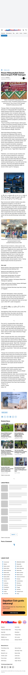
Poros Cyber (4, 658)
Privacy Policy (18, 629)
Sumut (21, 33)
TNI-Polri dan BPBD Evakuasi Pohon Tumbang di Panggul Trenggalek (21, 451)
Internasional (9, 33)
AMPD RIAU (17, 658)
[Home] (1, 70)
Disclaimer (17, 632)
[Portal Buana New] (9, 622)
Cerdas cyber (4, 655)
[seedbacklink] (20, 622)
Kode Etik (3, 632)
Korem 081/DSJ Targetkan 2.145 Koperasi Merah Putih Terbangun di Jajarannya (13, 280)
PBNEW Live (4, 637)
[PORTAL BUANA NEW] (13, 30)
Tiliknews (3, 650)
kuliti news (17, 655)
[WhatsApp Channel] (13, 667)
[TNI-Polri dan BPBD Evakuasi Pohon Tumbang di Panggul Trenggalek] (21, 444)
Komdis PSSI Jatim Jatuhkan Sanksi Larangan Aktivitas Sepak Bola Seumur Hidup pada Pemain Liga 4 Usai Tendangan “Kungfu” (7, 469)
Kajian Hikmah (18, 660)
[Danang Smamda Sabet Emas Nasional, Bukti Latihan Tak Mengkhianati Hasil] (21, 461)
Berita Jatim (4, 412)
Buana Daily (17, 653)
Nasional (3, 33)
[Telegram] (8, 417)
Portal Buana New (18, 670)
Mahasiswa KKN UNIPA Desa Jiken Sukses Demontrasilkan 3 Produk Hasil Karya (11, 272)
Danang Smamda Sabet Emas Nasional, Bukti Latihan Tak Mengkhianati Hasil (20, 469)
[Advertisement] (14, 14)
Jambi (17, 33)
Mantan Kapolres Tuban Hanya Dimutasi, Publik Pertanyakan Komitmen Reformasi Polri (12, 268)
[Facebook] (2, 417)
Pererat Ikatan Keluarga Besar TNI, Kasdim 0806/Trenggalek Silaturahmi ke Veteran (10, 276)
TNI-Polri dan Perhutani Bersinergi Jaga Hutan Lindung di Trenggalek (13, 288)
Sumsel (25, 33)
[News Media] (24, 622)
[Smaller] (21, 78)
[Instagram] (5, 667)
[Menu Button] (2, 30)
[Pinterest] (10, 417)
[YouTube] (10, 667)
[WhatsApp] (13, 417)
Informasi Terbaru (5, 639)
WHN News (3, 660)
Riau (14, 33)
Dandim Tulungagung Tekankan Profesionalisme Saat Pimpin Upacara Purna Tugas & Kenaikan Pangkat (7, 452)
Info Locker (17, 637)
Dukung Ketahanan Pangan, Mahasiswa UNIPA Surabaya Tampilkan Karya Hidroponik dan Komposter (19, 435)
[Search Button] (26, 30)
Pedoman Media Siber (6, 629)
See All (13, 534)
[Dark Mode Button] (23, 30)
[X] (5, 417)
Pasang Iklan (18, 634)
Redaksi (3, 627)
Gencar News (18, 648)
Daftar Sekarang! (14, 612)
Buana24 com (4, 653)
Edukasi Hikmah (18, 639)
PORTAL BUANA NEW (8, 670)
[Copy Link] (16, 417)
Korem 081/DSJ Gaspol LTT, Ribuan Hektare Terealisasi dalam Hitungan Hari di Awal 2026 (6, 435)
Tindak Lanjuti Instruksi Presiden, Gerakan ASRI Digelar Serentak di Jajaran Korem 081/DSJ (13, 284)
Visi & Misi (17, 627)
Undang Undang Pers (6, 634)
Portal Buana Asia (5, 648)
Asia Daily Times (18, 650)
